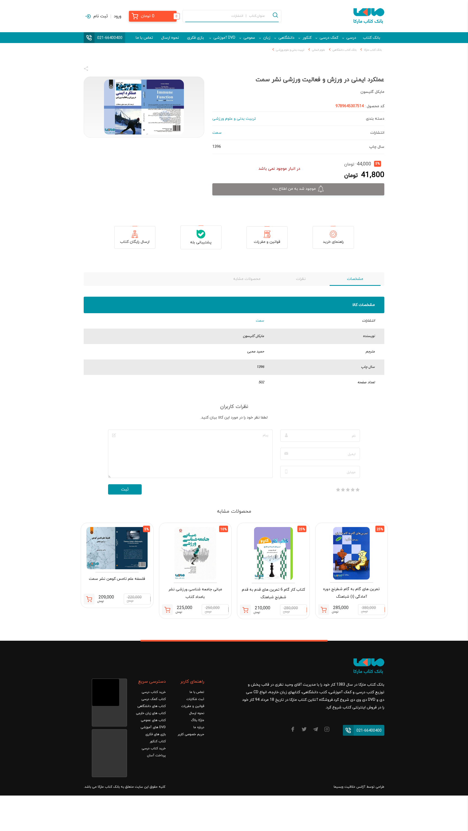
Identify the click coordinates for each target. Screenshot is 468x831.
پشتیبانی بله (201, 242)
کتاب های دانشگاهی (151, 706)
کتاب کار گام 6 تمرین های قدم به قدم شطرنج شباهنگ (273, 593)
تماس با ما (144, 37)
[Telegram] (315, 730)
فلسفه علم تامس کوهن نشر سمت (117, 578)
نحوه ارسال (170, 37)
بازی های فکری (155, 734)
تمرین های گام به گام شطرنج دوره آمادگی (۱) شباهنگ (351, 593)
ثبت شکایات (195, 699)
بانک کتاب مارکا (373, 50)
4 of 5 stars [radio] (343, 490)
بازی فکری (195, 37)
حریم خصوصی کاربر (191, 734)
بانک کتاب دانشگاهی (344, 50)
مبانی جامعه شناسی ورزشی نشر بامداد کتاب (195, 593)
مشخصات (355, 279)
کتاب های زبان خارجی (151, 713)
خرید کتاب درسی (154, 692)
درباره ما (198, 727)
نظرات (301, 279)
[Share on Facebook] (96, 70)
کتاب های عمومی (153, 720)
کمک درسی (329, 37)
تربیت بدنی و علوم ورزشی (290, 50)
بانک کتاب (371, 37)
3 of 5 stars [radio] (348, 490)
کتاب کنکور (158, 741)
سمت (260, 320)
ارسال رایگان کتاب (135, 241)
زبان (266, 37)
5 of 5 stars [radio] (338, 490)
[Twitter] (304, 730)
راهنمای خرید (333, 241)
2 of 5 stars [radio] (352, 490)
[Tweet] (115, 70)
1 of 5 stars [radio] (357, 490)
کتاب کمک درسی (153, 699)
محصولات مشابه (247, 279)
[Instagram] (326, 730)
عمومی (249, 37)
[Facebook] (292, 730)
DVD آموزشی (224, 37)
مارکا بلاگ (197, 720)
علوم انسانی (318, 50)
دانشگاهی (286, 37)
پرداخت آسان (156, 755)
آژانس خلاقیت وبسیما (349, 787)
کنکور (307, 37)
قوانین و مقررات (267, 241)
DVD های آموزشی (153, 727)
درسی (351, 37)
